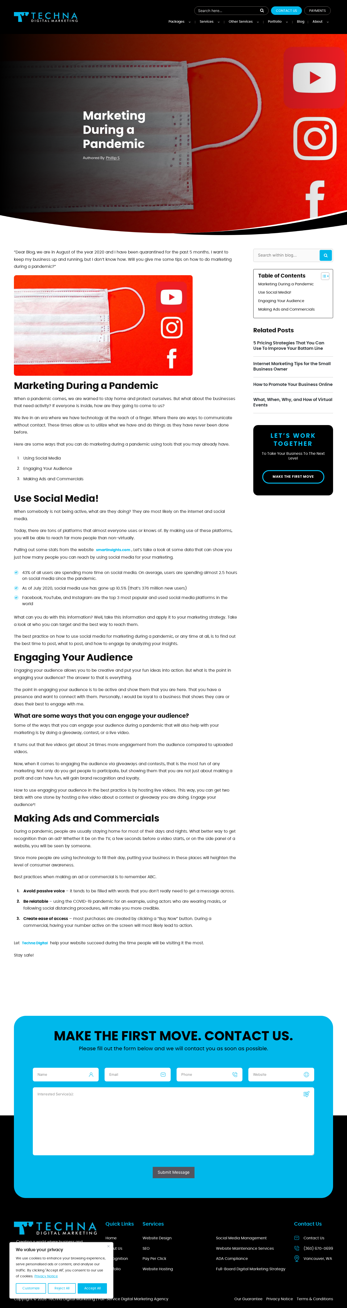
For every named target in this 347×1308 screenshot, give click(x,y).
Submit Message (174, 1172)
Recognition (117, 1259)
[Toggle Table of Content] (322, 276)
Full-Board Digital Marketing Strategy (250, 1269)
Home (111, 1238)
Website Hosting (158, 1269)
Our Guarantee (248, 1299)
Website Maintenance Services (245, 1248)
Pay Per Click (154, 1259)
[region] (61, 1270)
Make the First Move (293, 476)
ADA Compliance (232, 1259)
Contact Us (286, 11)
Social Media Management (241, 1238)
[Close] (108, 1246)
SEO (146, 1248)
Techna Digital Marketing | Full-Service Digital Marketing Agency (108, 1299)
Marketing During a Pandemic (286, 284)
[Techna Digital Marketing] (46, 17)
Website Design (157, 1238)
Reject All (62, 1288)
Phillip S (113, 158)
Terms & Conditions (315, 1299)
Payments (317, 11)
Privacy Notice (46, 1276)
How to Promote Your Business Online (293, 385)
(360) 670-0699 (318, 1248)
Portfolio (113, 1269)
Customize (31, 1288)
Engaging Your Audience (281, 301)
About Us (114, 1248)
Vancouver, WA (318, 1259)
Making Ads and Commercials (286, 309)
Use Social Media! (274, 292)
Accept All (92, 1288)
